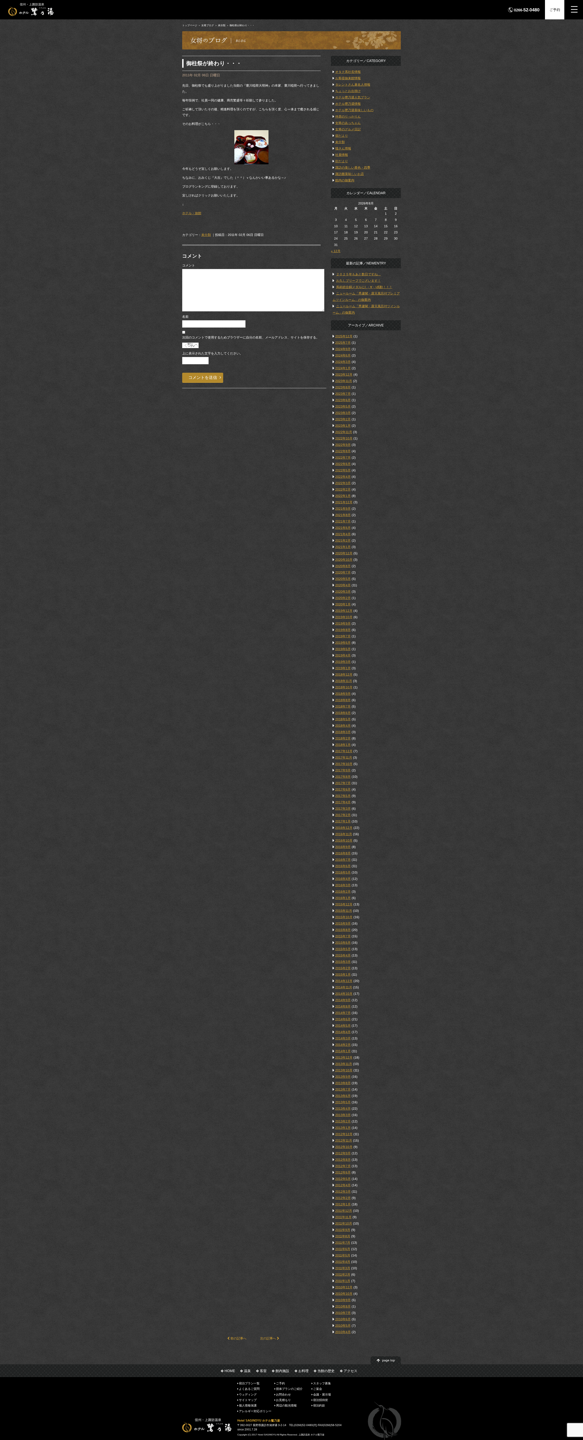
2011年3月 (342, 1268)
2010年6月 (343, 1319)
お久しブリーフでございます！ (358, 280)
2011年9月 (342, 1230)
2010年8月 (343, 1306)
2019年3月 (343, 662)
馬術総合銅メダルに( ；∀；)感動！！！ (364, 287)
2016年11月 (343, 834)
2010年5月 (343, 1325)
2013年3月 (343, 1115)
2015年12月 (344, 904)
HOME (230, 1371)
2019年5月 (343, 649)
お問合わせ (283, 1394)
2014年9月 (343, 1000)
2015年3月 (343, 962)
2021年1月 (343, 547)
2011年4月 (342, 1262)
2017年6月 (343, 789)
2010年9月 (343, 1300)
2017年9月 (343, 770)
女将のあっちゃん (348, 123)
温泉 (247, 1371)
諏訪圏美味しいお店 (349, 174)
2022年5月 (343, 470)
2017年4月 (343, 802)
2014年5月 (343, 1025)
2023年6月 (343, 400)
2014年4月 (343, 1032)
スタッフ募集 (322, 1383)
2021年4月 (343, 534)
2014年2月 (343, 1045)
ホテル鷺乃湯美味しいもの (354, 110)
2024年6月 (343, 355)
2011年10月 (343, 1223)
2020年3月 (343, 591)
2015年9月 (343, 923)
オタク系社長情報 (348, 72)
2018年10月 (344, 687)
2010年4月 (343, 1332)
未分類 (221, 25)
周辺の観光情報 (286, 1405)
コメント (188, 265)
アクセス (350, 1371)
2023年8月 (343, 387)
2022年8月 (343, 451)
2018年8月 (343, 700)
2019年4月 (343, 655)
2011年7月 (342, 1242)
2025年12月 (344, 336)
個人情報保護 (248, 1405)
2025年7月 (343, 342)
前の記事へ (238, 1338)
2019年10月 (344, 617)
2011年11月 (343, 1217)
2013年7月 (343, 1089)
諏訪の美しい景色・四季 (352, 167)
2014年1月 (343, 1051)
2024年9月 (343, 349)
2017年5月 (343, 796)
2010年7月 (343, 1313)
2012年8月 (343, 1159)
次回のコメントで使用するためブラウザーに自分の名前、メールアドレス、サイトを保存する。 (250, 337)
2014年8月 (343, 1006)
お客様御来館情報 (348, 78)
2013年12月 (344, 1057)
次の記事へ (268, 1338)
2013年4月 (343, 1108)
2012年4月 (343, 1185)
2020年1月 (343, 604)
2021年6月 (343, 528)
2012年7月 (343, 1166)
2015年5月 (343, 949)
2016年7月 (343, 859)
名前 (185, 316)
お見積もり (283, 1400)
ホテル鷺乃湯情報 (348, 104)
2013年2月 (343, 1121)
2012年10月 (344, 1147)
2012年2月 (343, 1198)
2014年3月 (343, 1038)
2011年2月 (342, 1274)
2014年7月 (343, 1013)
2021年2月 (343, 540)
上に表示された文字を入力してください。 (212, 353)
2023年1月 (343, 425)
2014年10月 (344, 993)
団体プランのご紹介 (289, 1389)
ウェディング (248, 1394)
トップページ (189, 25)
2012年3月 (343, 1191)
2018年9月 (343, 693)
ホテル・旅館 (191, 213)
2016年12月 (344, 828)
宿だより (341, 135)
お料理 (303, 1371)
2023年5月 (343, 406)
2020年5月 (343, 579)
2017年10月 (344, 764)
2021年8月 (343, 515)
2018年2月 (343, 738)
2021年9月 (343, 508)
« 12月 (335, 251)
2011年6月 (342, 1249)
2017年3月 (343, 808)
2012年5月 (343, 1179)
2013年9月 (343, 1076)
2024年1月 (343, 368)
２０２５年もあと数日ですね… (358, 274)
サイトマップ (248, 1400)
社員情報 (341, 155)
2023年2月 (343, 419)
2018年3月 (343, 732)
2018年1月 (343, 745)
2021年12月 (344, 502)
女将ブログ (207, 25)
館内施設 (282, 1371)
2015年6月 (343, 942)
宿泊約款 (319, 1405)
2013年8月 (343, 1083)
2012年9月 (343, 1153)
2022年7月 (343, 457)
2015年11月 (343, 911)
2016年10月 (344, 840)
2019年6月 (343, 642)
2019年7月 (343, 636)
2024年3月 (343, 362)
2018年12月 (344, 674)
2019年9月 (343, 623)
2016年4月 (343, 879)
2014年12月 (344, 981)
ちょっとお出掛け (348, 91)
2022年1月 (343, 496)
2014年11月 (343, 987)
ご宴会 (317, 1389)
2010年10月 (344, 1293)
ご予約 (554, 9)
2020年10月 (344, 559)
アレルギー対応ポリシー (255, 1411)
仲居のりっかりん (348, 116)
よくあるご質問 (249, 1389)
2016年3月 (343, 885)
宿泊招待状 (320, 1400)
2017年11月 (343, 757)
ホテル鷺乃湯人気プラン (352, 97)
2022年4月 (343, 476)
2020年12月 (344, 553)
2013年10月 (344, 1070)
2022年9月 (343, 445)
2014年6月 (343, 1019)
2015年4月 (343, 955)
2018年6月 (343, 713)
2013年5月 (343, 1102)
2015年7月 (343, 936)
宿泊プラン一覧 (249, 1383)
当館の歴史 (326, 1371)
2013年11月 (343, 1064)
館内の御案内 (344, 180)
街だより (341, 161)
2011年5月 (342, 1255)
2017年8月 (343, 776)
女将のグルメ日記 (348, 129)
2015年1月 (343, 974)
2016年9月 (343, 847)
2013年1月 (343, 1128)
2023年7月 (343, 394)
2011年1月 (342, 1281)
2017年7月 (343, 783)
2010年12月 (344, 1287)
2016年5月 (343, 872)
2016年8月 (343, 853)
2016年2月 (343, 891)
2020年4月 (343, 585)
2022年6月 (343, 464)
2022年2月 (343, 489)
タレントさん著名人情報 (352, 84)
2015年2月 (343, 968)
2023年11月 (343, 381)
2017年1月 (343, 821)
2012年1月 (343, 1204)
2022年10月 (344, 438)
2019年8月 (343, 630)
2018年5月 (343, 719)
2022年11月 (343, 432)
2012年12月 (344, 1134)
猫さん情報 (343, 148)
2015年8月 (343, 930)
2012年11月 (343, 1140)
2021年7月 (343, 521)
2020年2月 (343, 598)
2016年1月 (343, 898)
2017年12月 (344, 751)
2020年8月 (343, 566)
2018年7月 (343, 706)
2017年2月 (343, 815)
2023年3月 (343, 413)
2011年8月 (342, 1236)
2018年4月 (343, 725)
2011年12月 (343, 1210)
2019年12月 (344, 611)
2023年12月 (344, 374)
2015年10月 (344, 917)
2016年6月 (343, 866)
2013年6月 (343, 1096)
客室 (263, 1371)
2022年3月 (343, 483)
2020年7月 (343, 572)
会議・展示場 (322, 1394)
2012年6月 (343, 1172)
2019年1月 (343, 668)
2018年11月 (343, 681)
